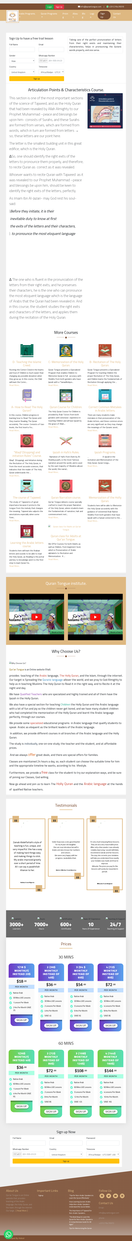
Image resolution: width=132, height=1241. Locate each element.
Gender (12, 55)
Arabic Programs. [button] (26, 13)
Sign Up (59, 7)
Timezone (43, 66)
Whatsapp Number (47, 55)
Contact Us (117, 15)
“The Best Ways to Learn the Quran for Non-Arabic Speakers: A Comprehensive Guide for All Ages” (81, 1220)
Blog (83, 15)
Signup (40, 1195)
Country (12, 66)
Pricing (65, 15)
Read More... (14, 385)
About (75, 15)
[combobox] (43, 60)
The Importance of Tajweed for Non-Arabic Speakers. (80, 1212)
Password (90, 1138)
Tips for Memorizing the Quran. (80, 1228)
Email (41, 44)
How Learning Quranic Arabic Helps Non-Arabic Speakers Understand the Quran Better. (79, 1204)
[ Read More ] (22, 1211)
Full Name (13, 44)
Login (49, 7)
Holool (21, 1238)
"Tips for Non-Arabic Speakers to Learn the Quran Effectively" (81, 1196)
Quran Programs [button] (49, 13)
